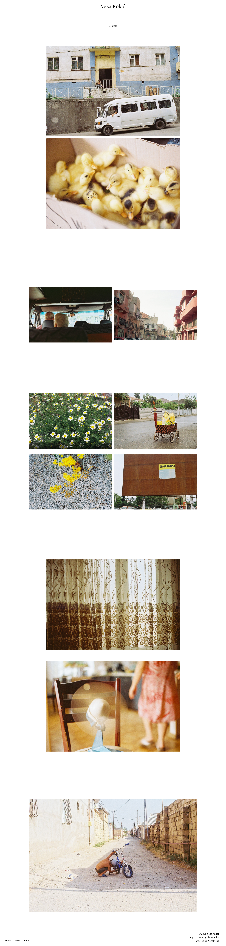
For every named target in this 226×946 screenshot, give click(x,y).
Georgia (113, 26)
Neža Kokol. (213, 934)
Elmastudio (213, 937)
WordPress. (213, 941)
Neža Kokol (113, 7)
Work (17, 940)
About (27, 940)
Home (8, 940)
